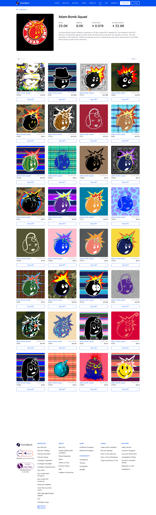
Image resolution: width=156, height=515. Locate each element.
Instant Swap (42, 457)
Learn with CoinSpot (109, 447)
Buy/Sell (75, 3)
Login (135, 3)
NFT (100, 3)
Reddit (82, 469)
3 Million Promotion (66, 472)
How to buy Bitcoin (108, 454)
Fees (61, 459)
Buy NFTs (41, 470)
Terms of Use (64, 462)
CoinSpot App (43, 502)
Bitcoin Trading (43, 450)
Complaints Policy (129, 457)
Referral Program (86, 450)
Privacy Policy (64, 466)
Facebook (84, 459)
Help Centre (126, 447)
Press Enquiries (65, 456)
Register (125, 3)
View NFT (30, 99)
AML (60, 469)
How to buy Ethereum (109, 457)
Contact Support (129, 450)
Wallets (66, 3)
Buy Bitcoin (41, 447)
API (38, 499)
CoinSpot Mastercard (46, 467)
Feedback (126, 469)
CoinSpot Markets (44, 460)
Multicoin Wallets (44, 484)
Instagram (84, 466)
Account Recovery (129, 454)
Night (42, 507)
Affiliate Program (86, 447)
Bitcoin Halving (106, 450)
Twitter (82, 463)
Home (57, 3)
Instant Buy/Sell (43, 454)
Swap (84, 3)
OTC (106, 3)
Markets (114, 3)
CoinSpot (24, 3)
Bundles (92, 3)
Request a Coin (128, 466)
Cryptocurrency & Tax (109, 460)
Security (62, 447)
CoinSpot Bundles (44, 463)
